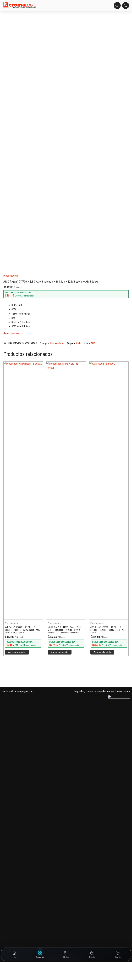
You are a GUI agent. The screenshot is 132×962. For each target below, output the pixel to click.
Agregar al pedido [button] (16, 652)
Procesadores (10, 275)
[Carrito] (125, 5)
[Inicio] (19, 5)
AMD (78, 343)
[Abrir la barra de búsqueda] (117, 5)
